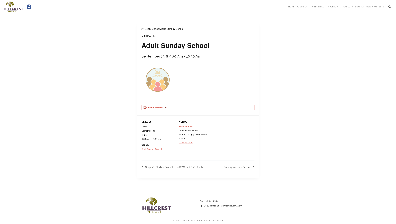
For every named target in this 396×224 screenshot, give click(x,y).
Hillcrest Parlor (186, 126)
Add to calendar (155, 107)
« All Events (148, 36)
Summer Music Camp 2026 (369, 7)
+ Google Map (186, 142)
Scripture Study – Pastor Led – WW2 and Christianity (173, 167)
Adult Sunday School (152, 149)
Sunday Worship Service (238, 167)
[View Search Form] (389, 7)
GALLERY (348, 7)
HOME (291, 7)
